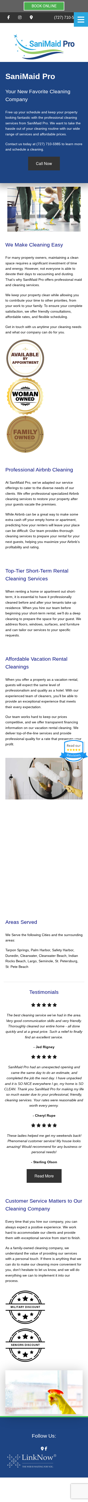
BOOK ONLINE (44, 6)
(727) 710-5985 (67, 17)
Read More (44, 1176)
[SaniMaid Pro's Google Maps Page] (31, 17)
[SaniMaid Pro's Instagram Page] (19, 17)
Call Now (44, 163)
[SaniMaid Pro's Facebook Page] (8, 17)
